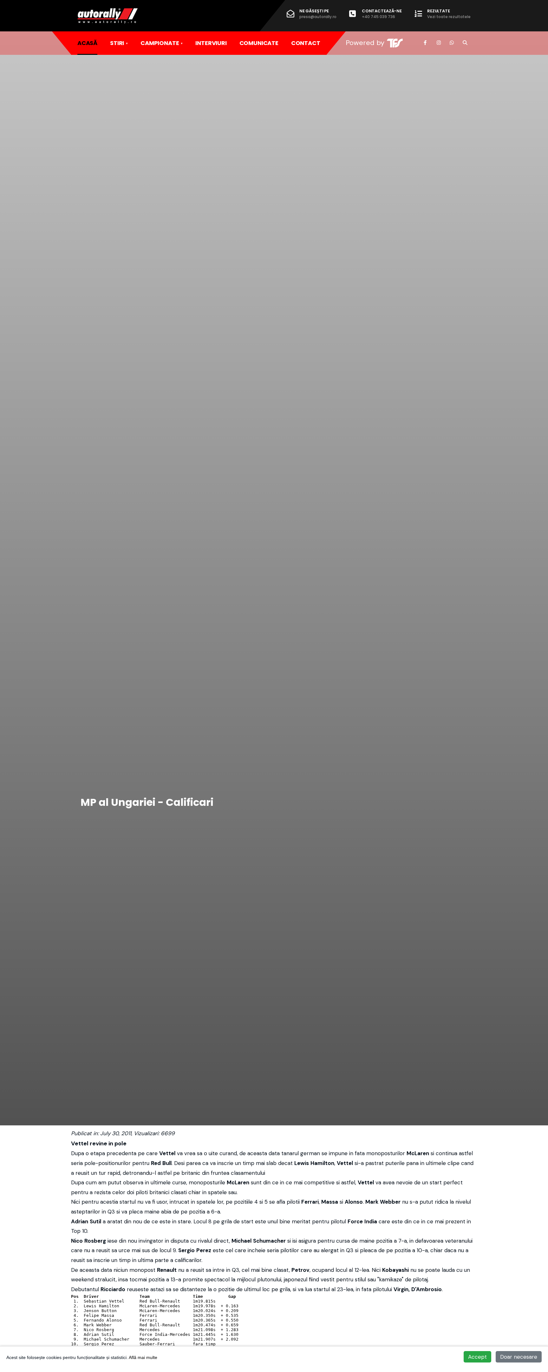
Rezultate (449, 13)
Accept (477, 1356)
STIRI (117, 43)
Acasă (87, 43)
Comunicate (258, 43)
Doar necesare (518, 1356)
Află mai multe (143, 1357)
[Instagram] (439, 43)
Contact (305, 43)
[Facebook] (426, 43)
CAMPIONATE (159, 43)
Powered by (365, 42)
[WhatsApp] (452, 43)
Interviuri (210, 43)
